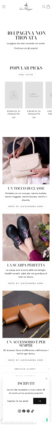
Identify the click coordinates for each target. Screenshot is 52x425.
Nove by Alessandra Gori (26, 206)
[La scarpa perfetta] (26, 237)
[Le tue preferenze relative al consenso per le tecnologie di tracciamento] (47, 420)
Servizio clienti (25, 369)
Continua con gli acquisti (26, 48)
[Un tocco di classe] (26, 160)
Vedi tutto (26, 74)
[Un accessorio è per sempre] (26, 314)
